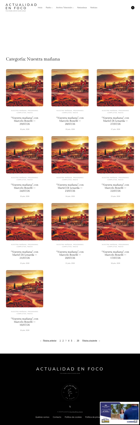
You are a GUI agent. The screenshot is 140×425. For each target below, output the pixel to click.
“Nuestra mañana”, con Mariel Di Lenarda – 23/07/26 (70, 187)
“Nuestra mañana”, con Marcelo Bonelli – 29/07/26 (24, 121)
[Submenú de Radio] (52, 7)
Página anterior (48, 340)
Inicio (40, 7)
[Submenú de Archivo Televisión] (73, 7)
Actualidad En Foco (22, 6)
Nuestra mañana (19, 111)
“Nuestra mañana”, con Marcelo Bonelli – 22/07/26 (115, 187)
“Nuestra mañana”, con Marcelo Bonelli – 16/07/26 (24, 321)
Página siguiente (91, 340)
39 (78, 340)
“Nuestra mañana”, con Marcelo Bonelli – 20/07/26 (70, 254)
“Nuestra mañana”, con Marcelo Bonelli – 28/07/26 (70, 121)
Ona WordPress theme (76, 412)
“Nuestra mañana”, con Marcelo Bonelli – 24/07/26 (24, 187)
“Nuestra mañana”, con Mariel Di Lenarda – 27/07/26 (115, 121)
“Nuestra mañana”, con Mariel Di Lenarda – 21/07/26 (24, 254)
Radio (30, 113)
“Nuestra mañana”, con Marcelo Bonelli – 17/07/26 (115, 254)
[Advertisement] (70, 33)
